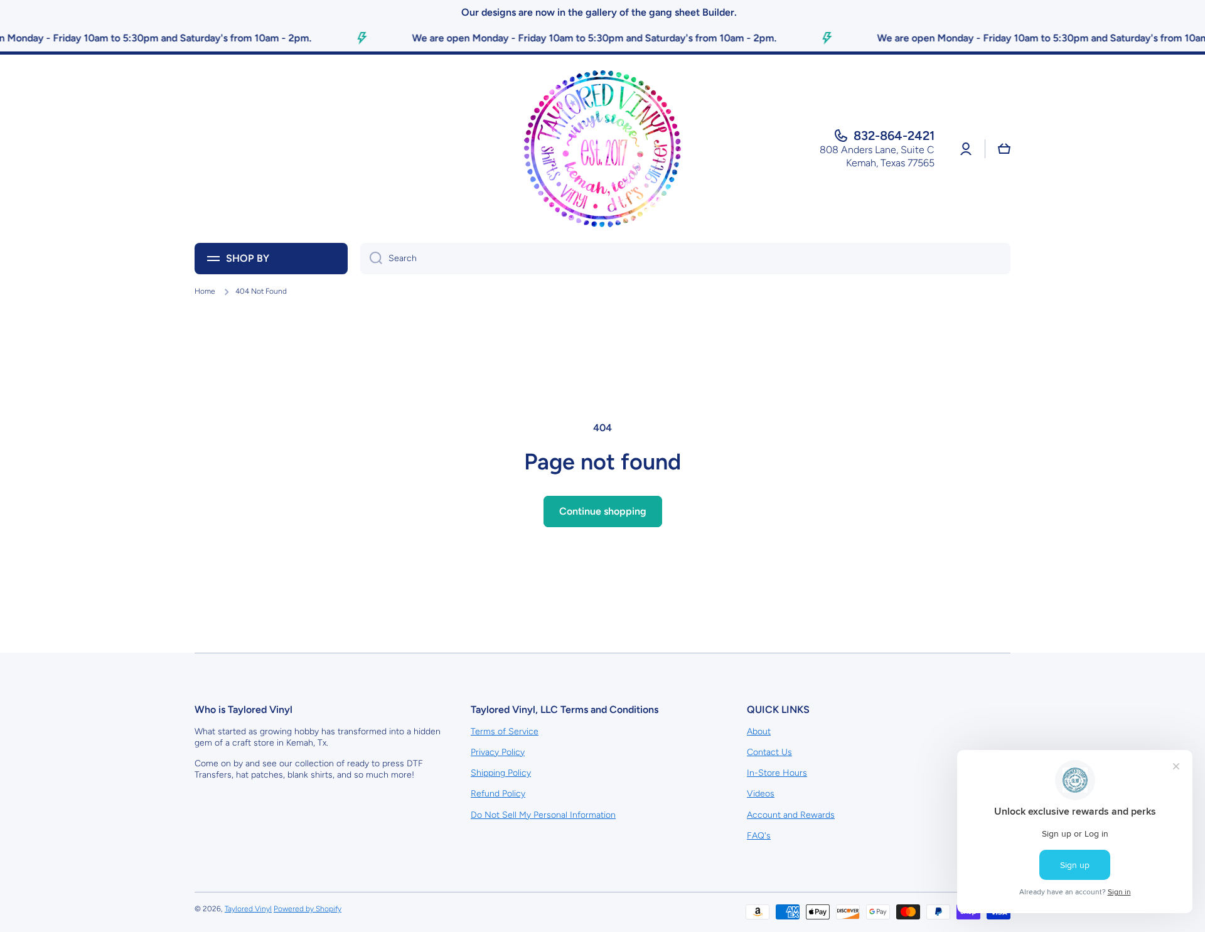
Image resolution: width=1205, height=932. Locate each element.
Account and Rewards (791, 815)
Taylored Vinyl (248, 908)
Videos (760, 793)
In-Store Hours (777, 773)
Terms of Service (504, 731)
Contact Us (769, 752)
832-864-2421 (894, 135)
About (759, 731)
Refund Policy (498, 793)
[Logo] (602, 148)
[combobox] (685, 258)
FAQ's (759, 835)
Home (205, 291)
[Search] (371, 258)
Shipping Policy (501, 773)
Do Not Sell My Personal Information (543, 815)
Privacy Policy (498, 752)
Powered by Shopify (307, 908)
